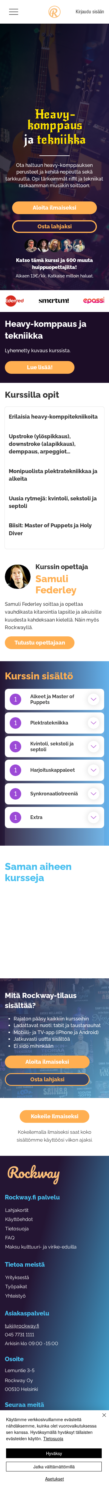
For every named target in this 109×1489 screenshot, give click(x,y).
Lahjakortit (16, 1210)
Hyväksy (54, 1453)
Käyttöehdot (19, 1219)
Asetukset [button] (54, 1479)
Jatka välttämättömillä (54, 1467)
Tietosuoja (17, 1229)
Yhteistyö (15, 1296)
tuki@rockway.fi (22, 1326)
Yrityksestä (17, 1277)
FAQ (10, 1238)
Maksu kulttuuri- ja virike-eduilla (41, 1247)
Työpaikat (16, 1286)
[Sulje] (100, 1418)
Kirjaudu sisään (90, 11)
